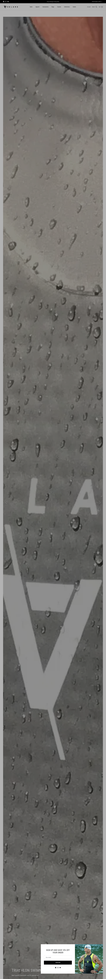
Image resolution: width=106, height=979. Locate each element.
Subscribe (57, 962)
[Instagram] (58, 967)
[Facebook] (55, 967)
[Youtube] (60, 967)
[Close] (101, 946)
